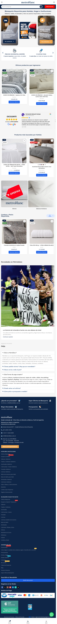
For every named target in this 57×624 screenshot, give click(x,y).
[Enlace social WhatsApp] (15, 587)
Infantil (3, 537)
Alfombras (3, 535)
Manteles (3, 487)
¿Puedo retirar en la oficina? (12, 388)
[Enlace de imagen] (6, 417)
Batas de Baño (4, 522)
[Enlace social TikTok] (18, 587)
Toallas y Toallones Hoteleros (8, 461)
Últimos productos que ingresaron (28, 65)
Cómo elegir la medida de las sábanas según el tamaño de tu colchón (18, 550)
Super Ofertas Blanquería (7, 572)
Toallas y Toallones (5, 507)
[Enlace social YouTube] (10, 587)
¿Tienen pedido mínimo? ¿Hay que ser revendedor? (19, 367)
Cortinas (3, 517)
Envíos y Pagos (4, 555)
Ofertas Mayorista (5, 454)
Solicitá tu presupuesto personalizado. (38, 409)
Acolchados (4, 509)
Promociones (6, 547)
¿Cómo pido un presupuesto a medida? (15, 391)
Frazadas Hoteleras (6, 469)
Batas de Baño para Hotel (7, 477)
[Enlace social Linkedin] (13, 587)
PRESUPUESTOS (49, 6)
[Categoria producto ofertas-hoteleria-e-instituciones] (14, 195)
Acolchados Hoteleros (6, 464)
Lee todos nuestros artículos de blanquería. (12, 409)
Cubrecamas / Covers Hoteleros (9, 466)
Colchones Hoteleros (6, 482)
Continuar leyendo (8, 337)
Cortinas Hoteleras (5, 471)
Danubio (42, 98)
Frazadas (3, 514)
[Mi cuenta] (54, 2)
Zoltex (14, 247)
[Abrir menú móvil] (1, 2)
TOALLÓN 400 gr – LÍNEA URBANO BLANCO (42, 245)
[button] (20, 30)
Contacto (3, 560)
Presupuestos (4, 552)
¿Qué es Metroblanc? (10, 353)
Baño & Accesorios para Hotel (8, 474)
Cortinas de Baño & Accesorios (8, 519)
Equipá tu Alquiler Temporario (9, 502)
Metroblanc (42, 170)
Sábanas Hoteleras (5, 459)
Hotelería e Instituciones (8, 451)
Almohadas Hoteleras (6, 479)
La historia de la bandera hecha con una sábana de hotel (22, 330)
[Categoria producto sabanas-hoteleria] (41, 195)
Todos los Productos (6, 565)
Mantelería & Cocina (6, 532)
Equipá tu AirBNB (7, 456)
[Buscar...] (41, 6)
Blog (2, 567)
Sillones (3, 530)
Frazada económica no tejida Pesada (14, 245)
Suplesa (14, 97)
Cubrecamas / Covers (6, 512)
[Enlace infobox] (10, 401)
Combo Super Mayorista (7, 489)
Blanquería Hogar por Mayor (9, 497)
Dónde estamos (5, 557)
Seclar (41, 247)
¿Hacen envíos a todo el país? (13, 370)
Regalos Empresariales (6, 492)
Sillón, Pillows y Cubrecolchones (9, 484)
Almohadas (4, 525)
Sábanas (3, 504)
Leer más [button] (24, 127)
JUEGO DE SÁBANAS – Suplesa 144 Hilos (14, 95)
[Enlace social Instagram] (7, 587)
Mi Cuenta (5, 562)
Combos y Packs (5, 540)
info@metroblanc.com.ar (13, 403)
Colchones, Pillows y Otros (7, 527)
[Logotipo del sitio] (28, 2)
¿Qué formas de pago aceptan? (13, 374)
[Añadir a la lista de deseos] (24, 71)
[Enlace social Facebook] (2, 587)
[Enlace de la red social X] (5, 587)
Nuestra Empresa (5, 570)
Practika (14, 168)
